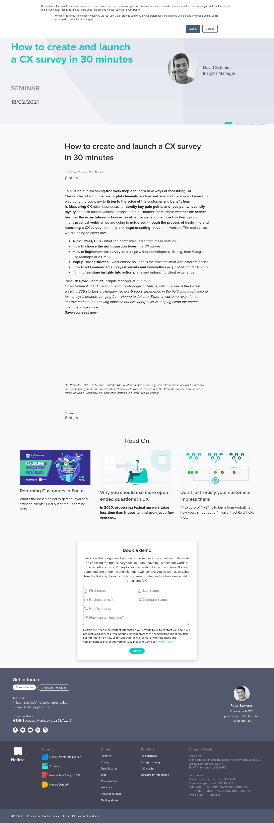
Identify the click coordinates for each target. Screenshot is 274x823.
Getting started (110, 800)
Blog (104, 775)
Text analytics (149, 756)
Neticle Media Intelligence (65, 757)
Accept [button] (193, 28)
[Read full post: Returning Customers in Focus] (57, 467)
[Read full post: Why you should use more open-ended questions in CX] (137, 468)
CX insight (147, 768)
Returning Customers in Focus (52, 490)
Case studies (109, 781)
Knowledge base (111, 794)
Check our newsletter (54, 688)
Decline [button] (210, 28)
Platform (106, 756)
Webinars (106, 787)
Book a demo (24, 687)
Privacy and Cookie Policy (43, 816)
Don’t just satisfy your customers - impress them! (216, 496)
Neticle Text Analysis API (64, 775)
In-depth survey (150, 762)
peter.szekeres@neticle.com (241, 716)
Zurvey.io (143, 280)
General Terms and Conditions (81, 816)
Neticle (19, 816)
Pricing (105, 762)
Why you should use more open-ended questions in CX (134, 496)
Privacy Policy (164, 641)
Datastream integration (155, 775)
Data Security (109, 768)
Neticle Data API (59, 785)
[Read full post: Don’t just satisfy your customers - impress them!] (217, 468)
